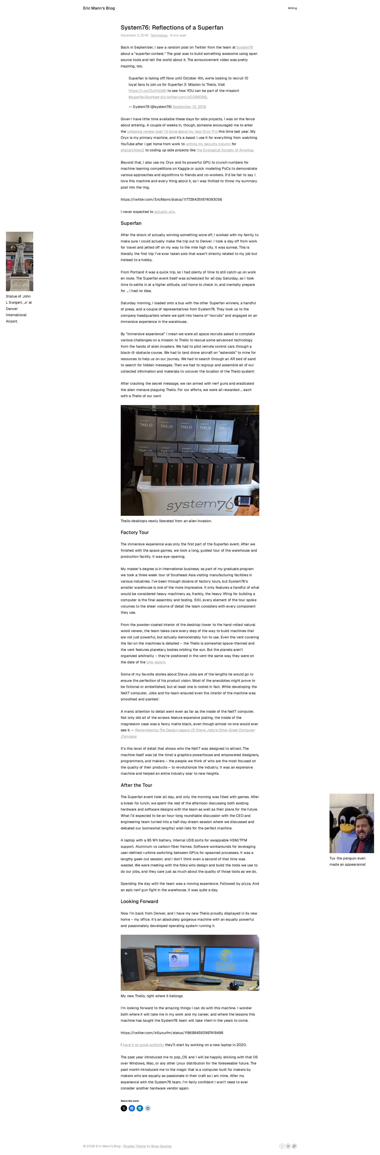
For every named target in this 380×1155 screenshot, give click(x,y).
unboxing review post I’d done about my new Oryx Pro (172, 131)
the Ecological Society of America (225, 150)
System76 (245, 47)
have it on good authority (143, 1044)
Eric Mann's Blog (99, 8)
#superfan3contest (144, 97)
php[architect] (132, 150)
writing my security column (208, 144)
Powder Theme (134, 1146)
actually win (164, 211)
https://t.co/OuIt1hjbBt (147, 90)
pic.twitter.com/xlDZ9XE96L (184, 97)
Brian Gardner (161, 1146)
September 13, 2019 (189, 106)
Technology (159, 35)
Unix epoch (155, 662)
